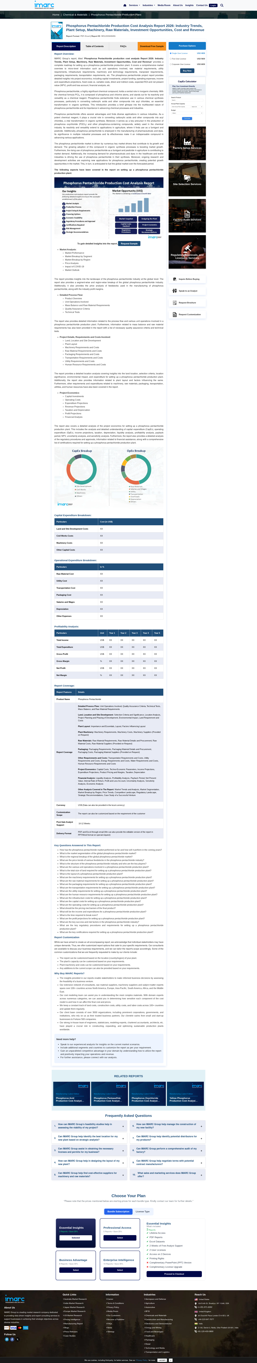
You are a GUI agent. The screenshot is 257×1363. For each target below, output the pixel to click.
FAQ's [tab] (123, 46)
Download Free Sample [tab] (152, 46)
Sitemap (110, 1332)
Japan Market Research (74, 1307)
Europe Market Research (75, 1311)
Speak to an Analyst (188, 291)
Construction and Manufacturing (159, 1319)
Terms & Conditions (115, 1303)
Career (110, 1299)
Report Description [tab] (66, 46)
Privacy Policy (142, 1360)
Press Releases (71, 1332)
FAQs (109, 1324)
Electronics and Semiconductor (158, 1324)
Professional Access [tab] (117, 1229)
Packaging (149, 1340)
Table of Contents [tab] (95, 46)
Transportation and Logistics (157, 1352)
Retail (147, 1344)
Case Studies (69, 1336)
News (109, 1328)
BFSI (147, 1311)
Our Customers (113, 1315)
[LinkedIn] (7, 1339)
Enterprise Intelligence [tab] (118, 1261)
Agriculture (150, 1303)
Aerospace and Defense (155, 1299)
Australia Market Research (75, 1299)
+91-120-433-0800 (205, 1331)
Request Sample (129, 243)
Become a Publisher (115, 1319)
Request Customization (190, 314)
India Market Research (74, 1303)
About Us (178, 5)
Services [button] (133, 5)
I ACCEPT (162, 1360)
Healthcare (150, 1336)
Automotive (150, 1307)
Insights (189, 5)
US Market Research (73, 1315)
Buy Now (187, 71)
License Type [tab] (143, 1211)
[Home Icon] (125, 5)
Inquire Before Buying (189, 279)
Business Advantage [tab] (73, 1261)
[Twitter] (18, 1339)
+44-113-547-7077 (206, 1319)
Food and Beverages (154, 1332)
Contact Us (202, 5)
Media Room (164, 5)
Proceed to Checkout (174, 1274)
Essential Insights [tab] (71, 1229)
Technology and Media (155, 1348)
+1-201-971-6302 (204, 1307)
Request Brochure (187, 303)
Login (213, 5)
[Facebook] (12, 1339)
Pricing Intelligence (72, 1319)
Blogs (66, 1328)
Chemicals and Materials (155, 1315)
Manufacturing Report (73, 1324)
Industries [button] (148, 5)
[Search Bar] (221, 5)
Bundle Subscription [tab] (118, 1211)
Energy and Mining (153, 1328)
